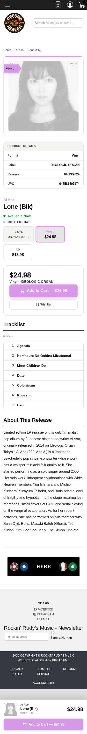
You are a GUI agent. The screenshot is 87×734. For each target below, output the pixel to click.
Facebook (45, 609)
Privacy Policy (17, 671)
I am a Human (61, 637)
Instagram (45, 614)
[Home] (14, 22)
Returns (70, 669)
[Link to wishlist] (58, 5)
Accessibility (43, 683)
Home (7, 50)
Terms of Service (43, 671)
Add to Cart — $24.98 (47, 291)
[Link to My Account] (70, 5)
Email (45, 619)
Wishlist (45, 304)
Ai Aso (19, 50)
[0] (82, 5)
